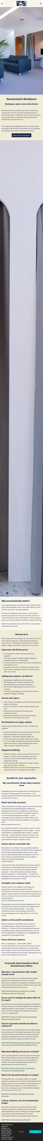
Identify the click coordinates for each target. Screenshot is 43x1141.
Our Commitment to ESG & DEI (20, 1120)
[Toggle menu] (41, 3)
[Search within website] (2, 3)
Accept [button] (35, 1131)
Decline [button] (21, 1131)
